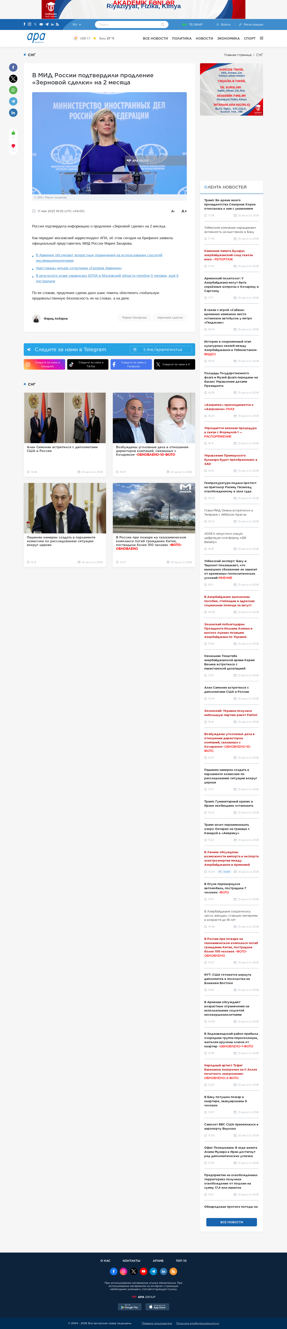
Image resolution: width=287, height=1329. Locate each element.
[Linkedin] (52, 25)
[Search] (162, 25)
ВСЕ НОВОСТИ (155, 38)
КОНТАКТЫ (131, 1260)
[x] (133, 1272)
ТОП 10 (181, 1260)
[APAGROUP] (143, 1297)
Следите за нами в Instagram (47, 364)
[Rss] (57, 25)
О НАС (105, 1260)
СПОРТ (250, 38)
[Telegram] (47, 25)
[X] (35, 25)
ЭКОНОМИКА (228, 38)
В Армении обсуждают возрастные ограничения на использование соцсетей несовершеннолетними (99, 258)
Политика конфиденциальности (197, 1323)
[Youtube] (41, 25)
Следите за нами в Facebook (133, 364)
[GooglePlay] (130, 1307)
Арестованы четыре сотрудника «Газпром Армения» (79, 268)
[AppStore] (157, 1307)
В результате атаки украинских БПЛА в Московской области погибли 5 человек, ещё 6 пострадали (107, 278)
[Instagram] (29, 24)
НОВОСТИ (204, 38)
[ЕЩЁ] (259, 38)
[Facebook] (24, 24)
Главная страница (237, 55)
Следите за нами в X (176, 364)
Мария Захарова (134, 317)
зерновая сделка (170, 317)
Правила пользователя (157, 1323)
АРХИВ (158, 1260)
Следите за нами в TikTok (91, 364)
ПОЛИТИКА (182, 38)
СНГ (259, 55)
